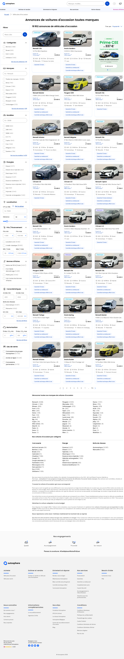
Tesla (35, 428)
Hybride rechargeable (15, 195)
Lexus (36, 417)
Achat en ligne (14, 358)
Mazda (66, 422)
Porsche (66, 419)
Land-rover (68, 417)
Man (65, 432)
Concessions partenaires (12, 363)
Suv (36, 469)
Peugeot (11, 97)
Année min (7, 293)
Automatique (12, 305)
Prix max (19, 231)
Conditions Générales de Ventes (86, 624)
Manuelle (11, 308)
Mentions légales (82, 630)
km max (19, 312)
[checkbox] (4, 47)
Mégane (10, 147)
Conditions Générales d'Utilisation (83, 611)
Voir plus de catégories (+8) (19, 61)
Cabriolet (37, 454)
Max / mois (20, 249)
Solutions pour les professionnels (82, 596)
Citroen (10, 86)
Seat (66, 415)
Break (10, 50)
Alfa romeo (37, 424)
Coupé (36, 458)
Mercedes (11, 93)
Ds (65, 409)
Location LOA (13, 242)
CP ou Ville (6, 207)
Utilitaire (11, 57)
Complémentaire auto (83, 585)
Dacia (10, 90)
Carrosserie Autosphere (60, 588)
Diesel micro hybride (15, 170)
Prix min (6, 231)
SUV (10, 54)
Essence (11, 177)
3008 (9, 133)
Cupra (36, 422)
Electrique (11, 173)
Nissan (36, 406)
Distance (6, 217)
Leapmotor (98, 424)
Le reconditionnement (34, 612)
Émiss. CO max (21, 331)
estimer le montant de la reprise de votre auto (86, 519)
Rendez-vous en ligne (59, 575)
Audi (96, 409)
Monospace (38, 465)
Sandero (10, 151)
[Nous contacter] (120, 3)
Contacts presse (8, 619)
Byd (95, 428)
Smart (96, 426)
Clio (9, 144)
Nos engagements (9, 613)
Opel (66, 411)
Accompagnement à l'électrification (83, 591)
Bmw (9, 82)
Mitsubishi (68, 413)
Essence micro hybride (16, 184)
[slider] (7, 221)
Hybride (11, 191)
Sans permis (38, 467)
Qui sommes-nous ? (9, 610)
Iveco (35, 430)
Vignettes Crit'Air (33, 615)
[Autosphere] (8, 3)
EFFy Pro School (57, 613)
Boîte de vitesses (9, 302)
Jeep (96, 422)
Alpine (97, 419)
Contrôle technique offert (60, 585)
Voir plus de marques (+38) (19, 108)
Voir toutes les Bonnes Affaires (14, 279)
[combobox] (15, 211)
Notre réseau (96, 9)
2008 (9, 126)
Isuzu (35, 432)
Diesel (10, 166)
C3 (8, 137)
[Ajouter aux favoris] (58, 33)
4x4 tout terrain (39, 447)
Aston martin (68, 430)
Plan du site (80, 633)
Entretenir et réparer (50, 9)
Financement (81, 575)
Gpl (9, 188)
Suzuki (97, 417)
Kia (96, 411)
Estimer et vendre (24, 9)
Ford (35, 409)
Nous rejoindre (8, 622)
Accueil (6, 14)
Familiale (38, 463)
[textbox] (20, 217)
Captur (10, 140)
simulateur (64, 507)
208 (9, 129)
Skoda (97, 415)
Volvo (36, 413)
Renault (11, 101)
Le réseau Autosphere (59, 616)
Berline (11, 47)
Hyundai (98, 413)
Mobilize (97, 432)
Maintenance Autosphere (60, 578)
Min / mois (6, 249)
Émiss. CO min (8, 331)
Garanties (80, 578)
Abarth (36, 426)
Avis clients (7, 616)
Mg (35, 419)
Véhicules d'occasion (10, 575)
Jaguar (66, 424)
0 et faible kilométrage (13, 270)
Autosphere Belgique (59, 619)
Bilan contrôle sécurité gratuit (61, 582)
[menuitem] (24, 9)
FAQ (103, 578)
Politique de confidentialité (85, 615)
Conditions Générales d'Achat (85, 627)
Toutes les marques (15, 79)
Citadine (37, 456)
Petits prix (12, 275)
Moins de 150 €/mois (16, 265)
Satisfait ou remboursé (84, 582)
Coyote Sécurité (81, 588)
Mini (35, 411)
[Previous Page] (60, 388)
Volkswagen (12, 104)
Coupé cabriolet (39, 460)
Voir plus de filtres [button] (22, 320)
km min (5, 312)
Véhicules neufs (8, 578)
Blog (54, 627)
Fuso (96, 430)
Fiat (35, 415)
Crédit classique (14, 245)
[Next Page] (95, 388)
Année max (20, 293)
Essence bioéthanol (14, 180)
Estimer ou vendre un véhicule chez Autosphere (36, 576)
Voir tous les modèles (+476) (18, 155)
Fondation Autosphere (59, 610)
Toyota (97, 406)
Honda (66, 428)
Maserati (66, 426)
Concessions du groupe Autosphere (14, 352)
